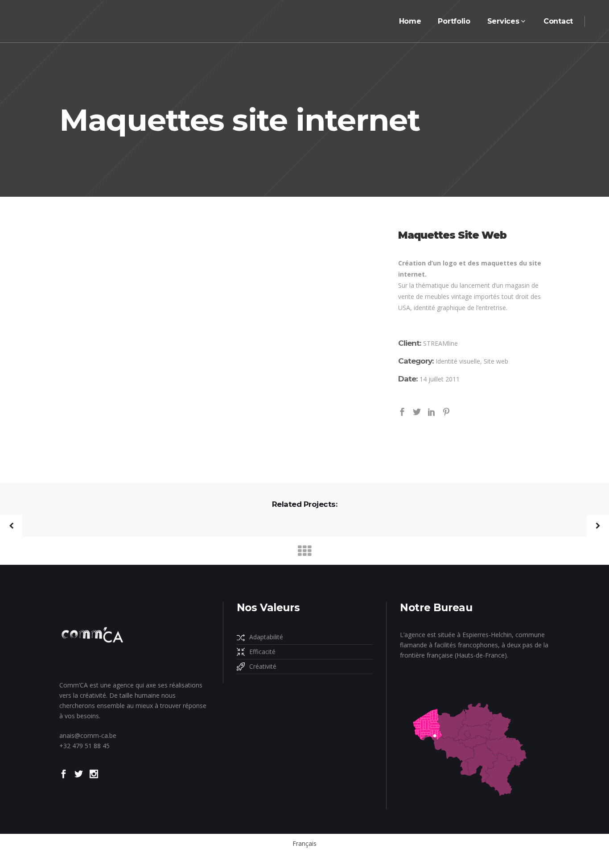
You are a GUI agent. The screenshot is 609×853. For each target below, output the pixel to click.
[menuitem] (304, 843)
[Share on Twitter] (417, 411)
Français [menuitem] (304, 843)
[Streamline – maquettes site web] (216, 332)
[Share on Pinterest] (446, 411)
